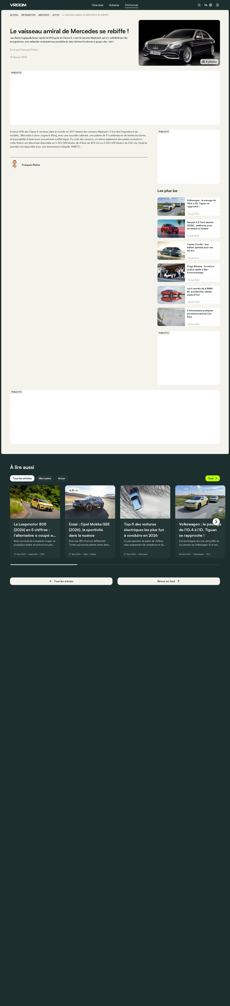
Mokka (93, 554)
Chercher (98, 5)
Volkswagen (199, 554)
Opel (86, 554)
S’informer (131, 5)
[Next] (216, 521)
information (28, 15)
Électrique (143, 554)
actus (56, 15)
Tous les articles (22, 478)
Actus (61, 478)
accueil (14, 15)
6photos (211, 61)
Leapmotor (33, 554)
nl (206, 5)
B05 (42, 554)
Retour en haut (166, 581)
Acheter (114, 5)
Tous (211, 478)
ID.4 (208, 554)
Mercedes (44, 15)
